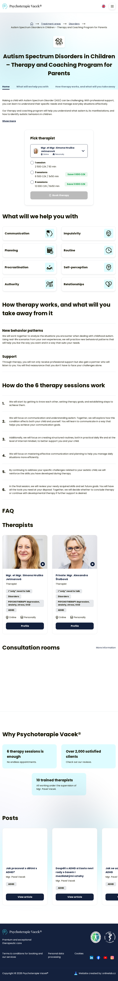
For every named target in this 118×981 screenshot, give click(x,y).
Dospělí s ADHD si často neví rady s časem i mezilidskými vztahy (74, 872)
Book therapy (60, 195)
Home (5, 86)
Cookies (79, 953)
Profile (25, 626)
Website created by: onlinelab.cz (97, 973)
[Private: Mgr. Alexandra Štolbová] (74, 552)
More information (106, 647)
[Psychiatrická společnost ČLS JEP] (96, 937)
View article (25, 897)
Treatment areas (51, 23)
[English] (104, 6)
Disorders (74, 23)
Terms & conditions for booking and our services (22, 955)
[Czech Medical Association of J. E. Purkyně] (110, 937)
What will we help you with (32, 86)
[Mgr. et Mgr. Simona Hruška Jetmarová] (24, 552)
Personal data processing (56, 955)
